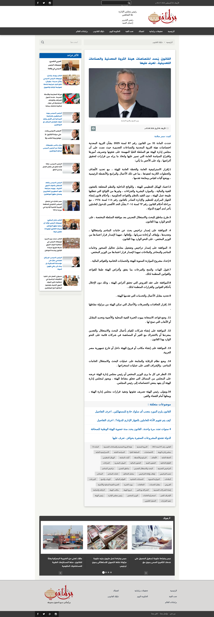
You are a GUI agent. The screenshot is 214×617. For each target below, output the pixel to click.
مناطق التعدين (124, 468)
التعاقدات (141, 485)
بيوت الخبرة (128, 485)
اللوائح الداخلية (166, 463)
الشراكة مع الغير (143, 490)
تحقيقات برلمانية (156, 31)
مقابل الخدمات (154, 485)
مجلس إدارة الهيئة (164, 452)
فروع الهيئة (128, 490)
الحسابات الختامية (136, 479)
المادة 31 (95, 447)
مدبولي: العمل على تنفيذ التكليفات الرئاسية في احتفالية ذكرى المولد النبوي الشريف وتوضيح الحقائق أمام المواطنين (53, 282)
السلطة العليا (134, 452)
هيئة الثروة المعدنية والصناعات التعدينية (118, 447)
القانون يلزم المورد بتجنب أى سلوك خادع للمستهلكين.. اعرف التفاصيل (133, 411)
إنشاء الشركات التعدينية (162, 490)
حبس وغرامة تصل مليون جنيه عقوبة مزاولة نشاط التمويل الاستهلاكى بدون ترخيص (109, 562)
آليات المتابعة (124, 458)
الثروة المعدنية (142, 447)
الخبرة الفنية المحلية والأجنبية (108, 485)
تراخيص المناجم (108, 468)
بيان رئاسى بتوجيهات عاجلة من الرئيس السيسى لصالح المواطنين (52, 148)
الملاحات (168, 479)
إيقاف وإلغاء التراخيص (147, 474)
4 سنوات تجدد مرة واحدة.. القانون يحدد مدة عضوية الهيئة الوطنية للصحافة (131, 429)
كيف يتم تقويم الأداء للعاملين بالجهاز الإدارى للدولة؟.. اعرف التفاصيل (134, 420)
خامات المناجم (113, 474)
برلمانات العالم (82, 31)
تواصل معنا (164, 614)
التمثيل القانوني (150, 501)
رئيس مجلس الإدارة (115, 496)
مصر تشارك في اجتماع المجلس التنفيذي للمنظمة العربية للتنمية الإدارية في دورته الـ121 (52, 206)
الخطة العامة (166, 458)
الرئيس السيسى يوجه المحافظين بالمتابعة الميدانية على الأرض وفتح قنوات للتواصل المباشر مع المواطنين (52, 119)
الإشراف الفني (165, 496)
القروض (168, 485)
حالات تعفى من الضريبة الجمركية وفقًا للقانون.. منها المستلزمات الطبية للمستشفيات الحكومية (65, 562)
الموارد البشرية (120, 463)
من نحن (172, 614)
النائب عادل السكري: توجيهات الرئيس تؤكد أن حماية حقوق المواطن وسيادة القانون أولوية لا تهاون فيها (53, 226)
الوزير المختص (132, 496)
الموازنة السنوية (154, 479)
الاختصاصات (148, 452)
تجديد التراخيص (165, 474)
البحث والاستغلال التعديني (143, 468)
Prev (60, 573)
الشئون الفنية (151, 463)
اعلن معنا (154, 614)
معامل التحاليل (128, 474)
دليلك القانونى (98, 31)
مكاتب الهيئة (114, 490)
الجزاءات (106, 463)
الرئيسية (171, 31)
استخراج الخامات (149, 496)
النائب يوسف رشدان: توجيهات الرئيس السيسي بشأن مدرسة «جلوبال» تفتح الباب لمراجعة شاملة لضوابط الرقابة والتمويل (52, 81)
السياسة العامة (119, 452)
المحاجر (100, 474)
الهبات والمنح (105, 479)
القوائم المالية (120, 479)
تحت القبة (129, 31)
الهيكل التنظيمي (109, 458)
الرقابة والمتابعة (99, 490)
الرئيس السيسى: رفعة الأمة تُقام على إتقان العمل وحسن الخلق (52, 166)
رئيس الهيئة (99, 496)
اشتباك (141, 31)
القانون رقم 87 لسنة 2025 (161, 447)
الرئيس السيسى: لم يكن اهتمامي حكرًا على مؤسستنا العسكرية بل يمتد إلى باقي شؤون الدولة (53, 263)
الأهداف (154, 458)
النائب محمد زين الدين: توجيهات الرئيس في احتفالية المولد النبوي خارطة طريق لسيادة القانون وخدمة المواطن (53, 244)
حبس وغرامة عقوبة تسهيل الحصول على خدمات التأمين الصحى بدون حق (153, 560)
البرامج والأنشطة (140, 458)
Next (146, 573)
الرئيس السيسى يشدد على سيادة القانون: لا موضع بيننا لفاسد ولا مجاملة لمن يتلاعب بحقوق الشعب (53, 134)
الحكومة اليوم (114, 31)
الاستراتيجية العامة (102, 452)
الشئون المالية (135, 463)
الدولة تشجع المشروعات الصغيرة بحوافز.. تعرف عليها (142, 438)
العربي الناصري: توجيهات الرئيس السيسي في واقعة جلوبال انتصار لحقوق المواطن (53, 65)
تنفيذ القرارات (166, 501)
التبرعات (92, 479)
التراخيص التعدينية (164, 468)
